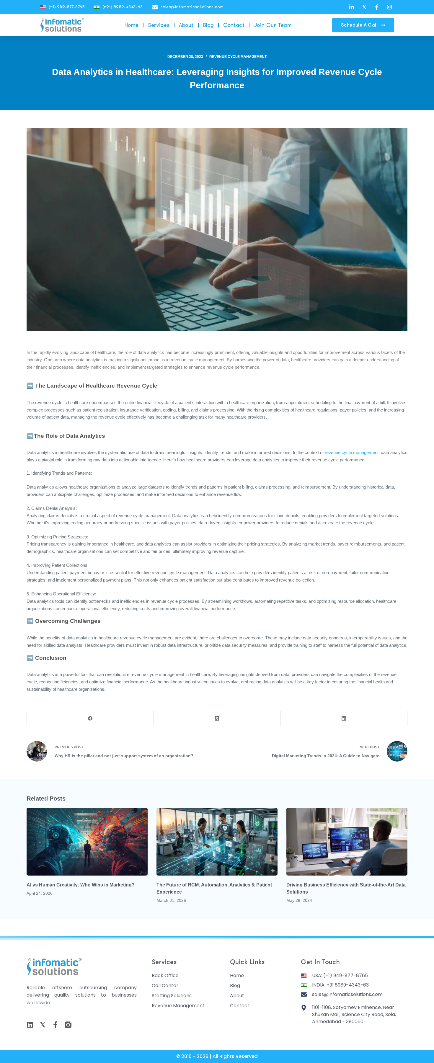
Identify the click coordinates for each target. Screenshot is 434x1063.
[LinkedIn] (343, 718)
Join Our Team (273, 25)
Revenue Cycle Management (238, 57)
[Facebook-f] (55, 1024)
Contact (233, 25)
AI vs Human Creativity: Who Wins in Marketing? (81, 884)
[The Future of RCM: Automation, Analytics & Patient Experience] (217, 842)
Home (132, 25)
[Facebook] (90, 718)
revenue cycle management (351, 452)
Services (158, 25)
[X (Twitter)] (217, 718)
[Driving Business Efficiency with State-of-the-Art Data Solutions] (346, 842)
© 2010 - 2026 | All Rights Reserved (217, 1056)
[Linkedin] (30, 1024)
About (186, 25)
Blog (208, 25)
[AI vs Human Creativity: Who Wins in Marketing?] (87, 842)
